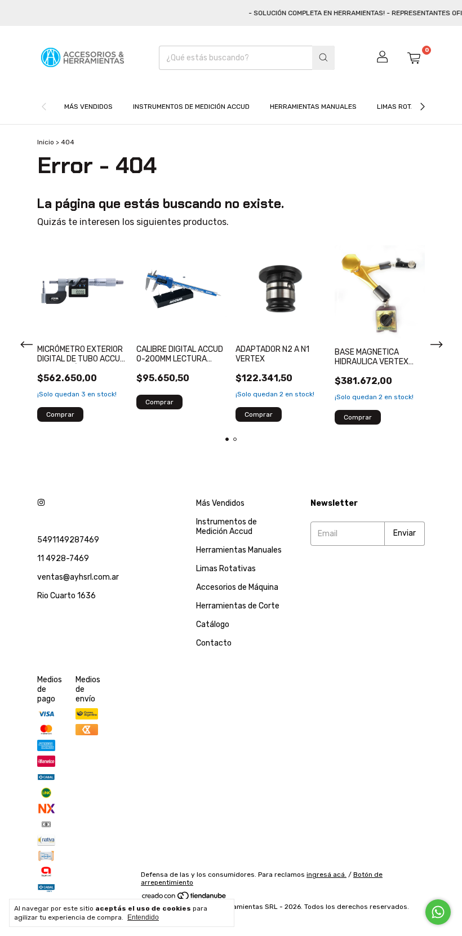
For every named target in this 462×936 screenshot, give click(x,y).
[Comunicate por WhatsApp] (438, 912)
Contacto (214, 643)
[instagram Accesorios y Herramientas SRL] (41, 503)
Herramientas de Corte (237, 606)
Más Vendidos (88, 107)
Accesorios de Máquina (237, 587)
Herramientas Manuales (313, 107)
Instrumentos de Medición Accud (191, 107)
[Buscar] (323, 58)
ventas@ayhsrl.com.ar (78, 577)
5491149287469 (68, 540)
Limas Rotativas (405, 107)
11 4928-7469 (63, 558)
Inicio (45, 142)
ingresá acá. (326, 874)
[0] (413, 57)
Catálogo (212, 624)
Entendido (143, 917)
